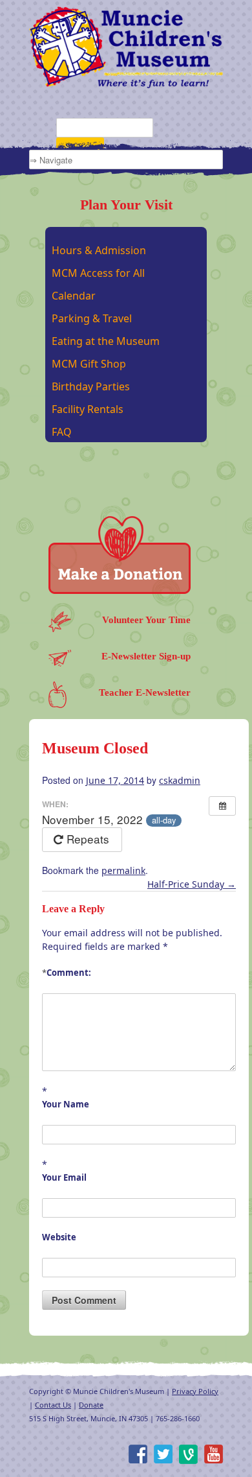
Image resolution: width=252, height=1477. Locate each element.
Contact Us (53, 1405)
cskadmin (179, 780)
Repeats (87, 839)
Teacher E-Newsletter (145, 692)
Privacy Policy (195, 1391)
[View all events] (222, 806)
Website (59, 1237)
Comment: (66, 972)
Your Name (65, 1104)
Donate (91, 1405)
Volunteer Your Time (146, 620)
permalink (123, 870)
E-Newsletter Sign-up (146, 656)
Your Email (64, 1177)
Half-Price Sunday (191, 884)
